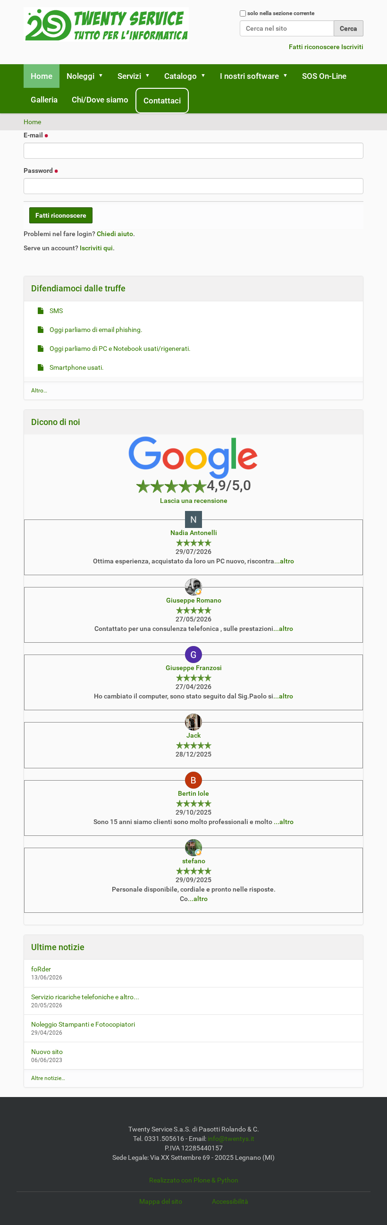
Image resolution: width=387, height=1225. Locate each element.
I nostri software (249, 76)
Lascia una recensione (193, 500)
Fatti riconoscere (314, 47)
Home (41, 76)
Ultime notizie (57, 947)
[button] (103, 76)
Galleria (44, 99)
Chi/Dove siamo (100, 99)
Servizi (129, 76)
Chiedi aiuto (115, 234)
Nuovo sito (47, 1051)
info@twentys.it (231, 1138)
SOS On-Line (324, 76)
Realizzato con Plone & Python (193, 1180)
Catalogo (180, 76)
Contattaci (162, 100)
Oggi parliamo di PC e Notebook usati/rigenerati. (119, 348)
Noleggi (80, 76)
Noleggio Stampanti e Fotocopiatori (83, 1024)
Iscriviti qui (96, 248)
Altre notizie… (48, 1078)
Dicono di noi (55, 422)
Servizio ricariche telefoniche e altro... (85, 997)
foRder (41, 969)
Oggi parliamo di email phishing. (95, 329)
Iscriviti (352, 47)
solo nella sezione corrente (280, 13)
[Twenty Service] (106, 24)
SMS (55, 311)
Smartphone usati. (76, 367)
